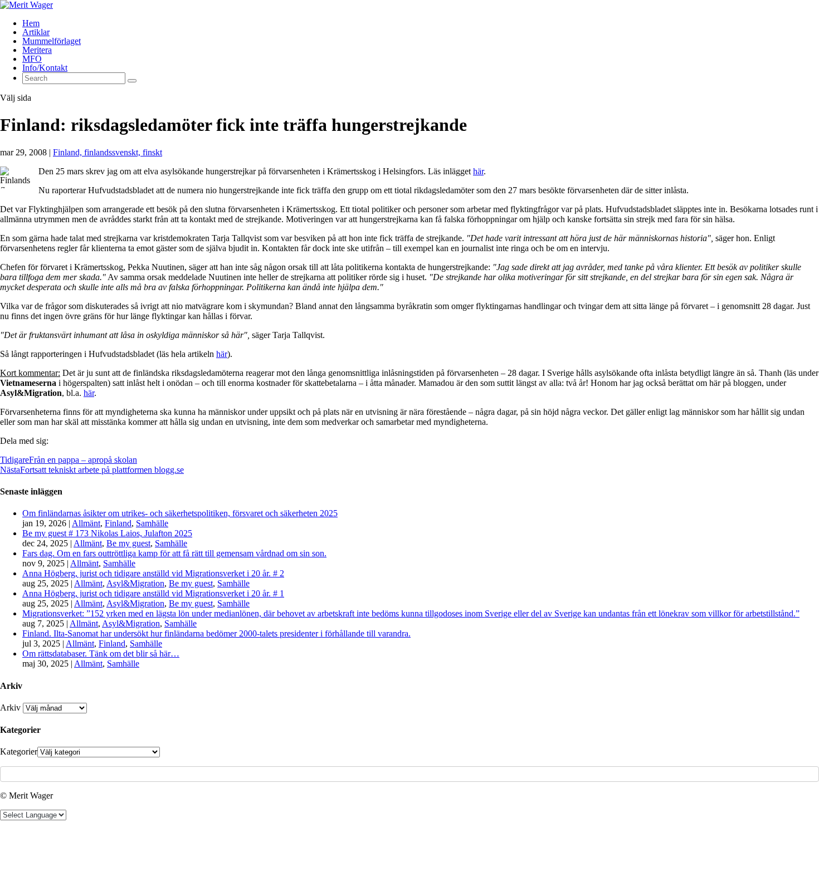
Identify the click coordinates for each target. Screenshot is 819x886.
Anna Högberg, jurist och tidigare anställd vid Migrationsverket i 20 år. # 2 (153, 573)
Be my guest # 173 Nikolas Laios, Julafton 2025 (107, 533)
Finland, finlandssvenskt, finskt (107, 152)
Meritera (37, 50)
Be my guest (128, 543)
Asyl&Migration (135, 583)
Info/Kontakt (44, 67)
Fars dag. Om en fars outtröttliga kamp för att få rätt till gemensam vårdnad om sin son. (174, 553)
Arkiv (10, 707)
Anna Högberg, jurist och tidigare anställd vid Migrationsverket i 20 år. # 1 (153, 593)
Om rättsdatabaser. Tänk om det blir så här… (100, 653)
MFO (32, 58)
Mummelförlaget (51, 41)
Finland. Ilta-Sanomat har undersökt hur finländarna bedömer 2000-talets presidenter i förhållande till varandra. (216, 633)
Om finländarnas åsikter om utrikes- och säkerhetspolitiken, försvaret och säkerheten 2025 (180, 513)
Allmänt (86, 523)
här (478, 171)
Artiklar (36, 32)
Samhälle (152, 523)
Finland (118, 523)
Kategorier (18, 751)
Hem (31, 23)
